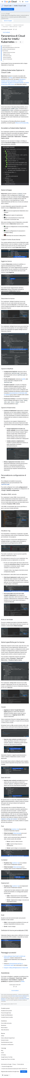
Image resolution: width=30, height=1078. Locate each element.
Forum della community (6, 1023)
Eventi (2, 1052)
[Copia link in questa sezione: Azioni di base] (13, 190)
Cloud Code (8, 6)
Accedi (26, 1)
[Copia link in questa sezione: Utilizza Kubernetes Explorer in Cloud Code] (12, 72)
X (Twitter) (3, 1054)
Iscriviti (23, 1071)
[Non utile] (16, 29)
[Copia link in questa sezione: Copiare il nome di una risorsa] (21, 239)
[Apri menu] (2, 1)
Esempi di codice (4, 1040)
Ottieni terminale (17, 833)
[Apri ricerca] (20, 1)
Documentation (8, 25)
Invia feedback (6, 32)
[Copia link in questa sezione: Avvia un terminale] (14, 619)
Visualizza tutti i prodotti (6, 1010)
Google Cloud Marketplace (7, 1015)
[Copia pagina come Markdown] (20, 42)
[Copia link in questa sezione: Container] (9, 860)
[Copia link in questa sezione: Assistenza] (10, 973)
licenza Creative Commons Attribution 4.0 (20, 995)
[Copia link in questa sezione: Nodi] (5, 915)
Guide (20, 26)
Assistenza (3, 1025)
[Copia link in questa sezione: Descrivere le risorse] (16, 298)
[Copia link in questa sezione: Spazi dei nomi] (11, 777)
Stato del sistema (5, 1029)
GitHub (22, 981)
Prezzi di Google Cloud (6, 1012)
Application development (18, 25)
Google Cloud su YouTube (6, 1057)
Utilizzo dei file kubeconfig (21, 122)
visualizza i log (15, 829)
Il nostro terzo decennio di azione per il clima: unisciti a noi (14, 1068)
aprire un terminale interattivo (17, 82)
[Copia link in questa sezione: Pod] (5, 826)
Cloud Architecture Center (7, 1042)
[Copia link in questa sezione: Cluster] (7, 707)
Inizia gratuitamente (7, 9)
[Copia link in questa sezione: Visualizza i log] (11, 531)
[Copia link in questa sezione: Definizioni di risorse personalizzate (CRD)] (2, 932)
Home (2, 25)
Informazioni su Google (6, 1064)
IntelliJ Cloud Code (20, 6)
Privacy (14, 1064)
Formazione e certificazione (7, 1044)
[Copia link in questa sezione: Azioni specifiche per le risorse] (25, 642)
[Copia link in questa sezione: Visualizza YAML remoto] (17, 494)
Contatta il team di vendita (7, 1017)
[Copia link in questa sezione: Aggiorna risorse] (13, 261)
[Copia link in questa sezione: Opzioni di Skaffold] (14, 369)
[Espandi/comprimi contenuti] (11, 46)
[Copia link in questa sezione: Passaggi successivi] (17, 953)
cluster (10, 77)
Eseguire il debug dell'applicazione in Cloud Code (16, 967)
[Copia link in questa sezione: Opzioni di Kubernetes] (16, 408)
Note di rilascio (4, 1027)
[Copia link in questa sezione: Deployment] (10, 883)
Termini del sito (20, 1064)
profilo (23, 379)
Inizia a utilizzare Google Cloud (8, 1038)
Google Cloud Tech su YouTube (8, 1059)
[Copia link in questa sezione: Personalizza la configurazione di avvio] (6, 477)
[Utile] (14, 29)
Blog (2, 1050)
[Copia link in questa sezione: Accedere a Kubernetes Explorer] (27, 128)
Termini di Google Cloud (7, 1066)
